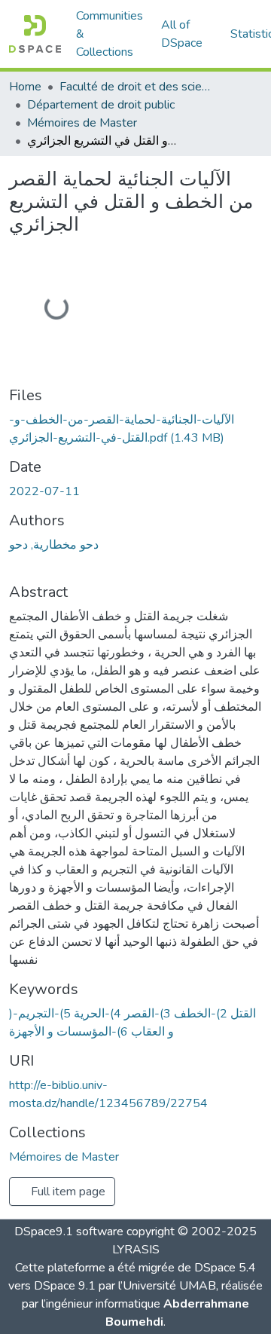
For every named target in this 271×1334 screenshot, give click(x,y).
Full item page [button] (66, 1191)
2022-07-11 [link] (44, 491)
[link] (135, 429)
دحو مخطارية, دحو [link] (54, 545)
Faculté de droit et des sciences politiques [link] (134, 86)
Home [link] (25, 86)
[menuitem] (186, 34)
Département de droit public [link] (101, 104)
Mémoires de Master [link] (82, 123)
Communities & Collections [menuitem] (109, 34)
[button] (35, 34)
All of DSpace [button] (181, 34)
